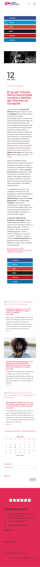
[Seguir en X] (14, 500)
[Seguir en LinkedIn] (25, 500)
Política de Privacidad (15, 558)
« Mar (17, 455)
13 (15, 447)
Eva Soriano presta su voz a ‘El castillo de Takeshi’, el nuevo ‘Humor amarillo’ (18, 311)
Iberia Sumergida (12, 85)
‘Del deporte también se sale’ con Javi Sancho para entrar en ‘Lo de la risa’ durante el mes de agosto (19, 404)
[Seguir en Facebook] (10, 500)
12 (10, 447)
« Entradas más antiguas (12, 431)
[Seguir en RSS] (29, 500)
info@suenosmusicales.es (18, 525)
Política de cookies (29, 558)
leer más (8, 330)
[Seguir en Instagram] (18, 500)
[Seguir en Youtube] (21, 500)
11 (6, 447)
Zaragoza (20, 85)
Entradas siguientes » (29, 431)
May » (23, 455)
